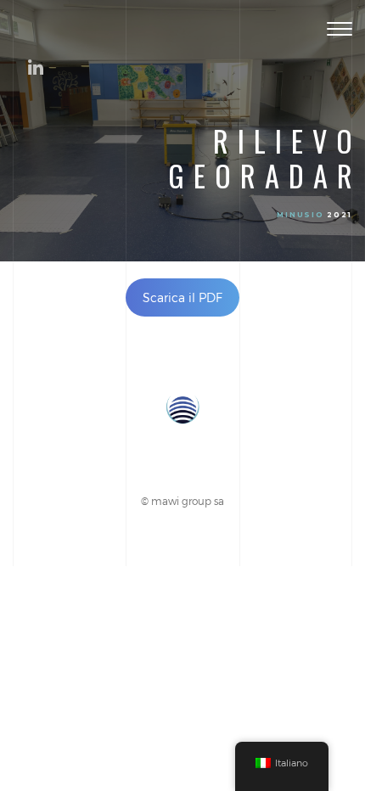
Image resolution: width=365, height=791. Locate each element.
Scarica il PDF (182, 297)
